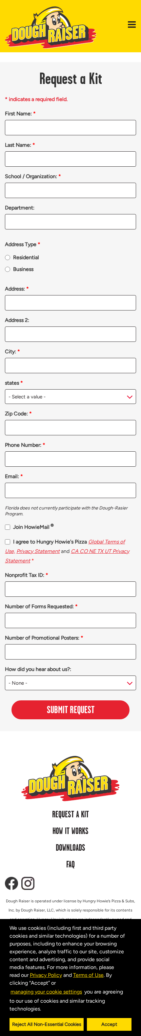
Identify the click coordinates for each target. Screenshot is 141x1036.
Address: (17, 289)
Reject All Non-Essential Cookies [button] (46, 1024)
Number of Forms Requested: (41, 606)
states (14, 383)
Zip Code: (18, 413)
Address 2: (17, 320)
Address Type (22, 244)
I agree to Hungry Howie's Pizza (67, 551)
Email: (14, 476)
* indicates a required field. (36, 99)
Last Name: (20, 145)
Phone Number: (25, 445)
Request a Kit (70, 814)
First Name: (20, 113)
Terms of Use (88, 975)
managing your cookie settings (46, 992)
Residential (26, 257)
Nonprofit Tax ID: (26, 575)
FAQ (70, 864)
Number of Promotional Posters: (44, 638)
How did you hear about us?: (38, 669)
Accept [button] (109, 1024)
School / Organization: (33, 176)
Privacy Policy (46, 975)
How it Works (70, 831)
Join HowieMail (33, 527)
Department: (19, 208)
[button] (43, 1009)
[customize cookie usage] (47, 1010)
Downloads (70, 848)
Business (23, 269)
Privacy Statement (38, 551)
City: (12, 351)
